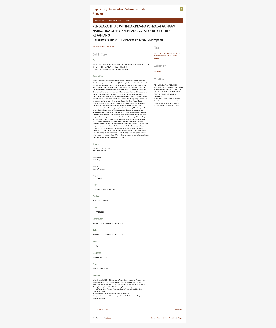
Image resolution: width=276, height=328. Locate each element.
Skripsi (128, 20)
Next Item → (179, 309)
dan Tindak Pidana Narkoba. (163, 53)
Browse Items (99, 20)
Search (181, 9)
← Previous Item (102, 309)
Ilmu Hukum (158, 71)
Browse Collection (115, 20)
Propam (156, 58)
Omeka (108, 318)
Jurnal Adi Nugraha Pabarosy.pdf (103, 46)
